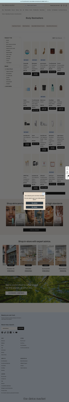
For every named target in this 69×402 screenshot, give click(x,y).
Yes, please (34, 203)
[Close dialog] (43, 194)
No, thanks (34, 207)
